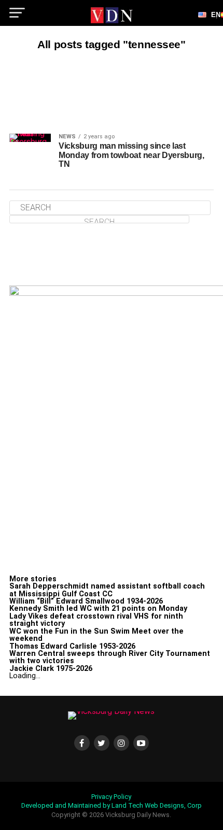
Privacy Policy (111, 796)
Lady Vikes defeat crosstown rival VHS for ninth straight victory (96, 620)
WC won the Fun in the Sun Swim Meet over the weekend (96, 635)
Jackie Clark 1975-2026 (50, 668)
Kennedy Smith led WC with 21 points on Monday (98, 608)
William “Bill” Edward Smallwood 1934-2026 (86, 601)
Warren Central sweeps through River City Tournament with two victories (109, 657)
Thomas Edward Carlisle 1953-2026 (72, 646)
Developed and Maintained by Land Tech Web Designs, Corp (111, 805)
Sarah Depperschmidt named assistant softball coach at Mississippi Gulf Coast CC (107, 590)
